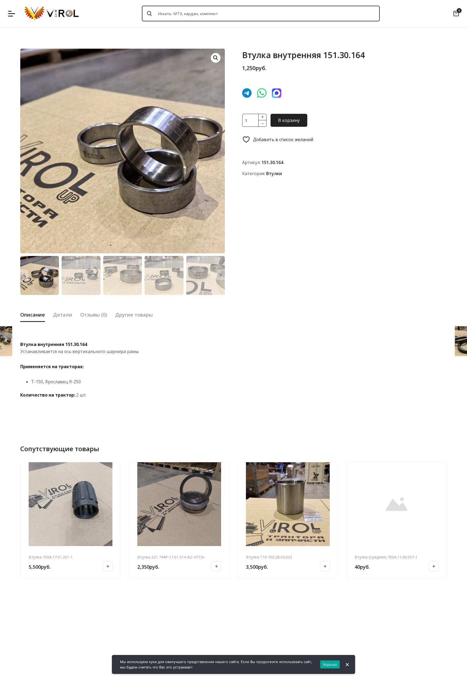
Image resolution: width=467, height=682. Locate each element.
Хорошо (330, 664)
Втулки (274, 174)
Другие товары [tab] (134, 314)
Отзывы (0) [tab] (93, 314)
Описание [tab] (32, 314)
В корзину (289, 120)
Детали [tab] (62, 314)
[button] (216, 58)
